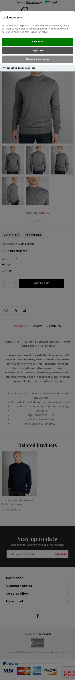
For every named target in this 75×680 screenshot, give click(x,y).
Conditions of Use (26, 68)
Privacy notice (10, 68)
